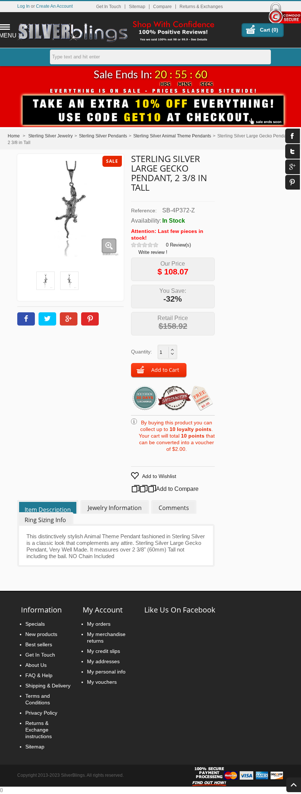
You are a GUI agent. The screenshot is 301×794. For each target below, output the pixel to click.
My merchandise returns (106, 637)
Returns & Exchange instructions (38, 729)
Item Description (48, 510)
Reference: (144, 210)
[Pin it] (90, 319)
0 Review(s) (178, 245)
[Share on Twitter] (47, 319)
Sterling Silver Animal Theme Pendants (172, 136)
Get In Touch (108, 6)
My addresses (103, 661)
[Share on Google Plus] (68, 319)
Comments (174, 508)
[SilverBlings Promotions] (150, 106)
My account (103, 610)
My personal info (106, 672)
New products (41, 634)
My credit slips (103, 651)
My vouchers (102, 682)
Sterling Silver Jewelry (50, 136)
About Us (36, 665)
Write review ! (152, 252)
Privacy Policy (41, 713)
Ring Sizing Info (45, 520)
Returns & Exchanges (201, 6)
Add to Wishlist (159, 476)
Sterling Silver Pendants (103, 136)
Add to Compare (168, 489)
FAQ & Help (38, 675)
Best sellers (38, 644)
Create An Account (54, 6)
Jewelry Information (115, 508)
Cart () (269, 30)
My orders (98, 624)
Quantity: (141, 352)
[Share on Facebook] (26, 319)
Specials (35, 624)
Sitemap (137, 6)
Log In (23, 6)
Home (14, 136)
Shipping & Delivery (47, 686)
